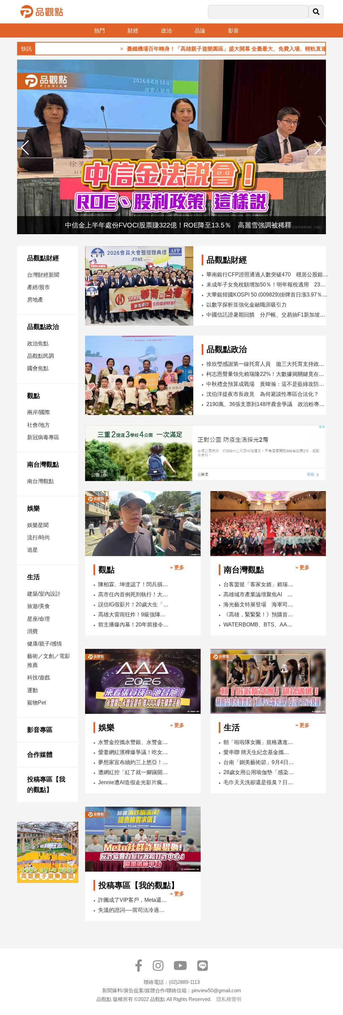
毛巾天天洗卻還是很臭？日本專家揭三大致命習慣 (258, 782)
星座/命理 (38, 619)
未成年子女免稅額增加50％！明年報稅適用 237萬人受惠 (267, 284)
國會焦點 (38, 368)
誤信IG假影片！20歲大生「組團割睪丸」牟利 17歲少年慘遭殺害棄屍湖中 (133, 604)
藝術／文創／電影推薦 (48, 660)
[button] (318, 147)
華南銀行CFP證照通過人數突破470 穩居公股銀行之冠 (267, 274)
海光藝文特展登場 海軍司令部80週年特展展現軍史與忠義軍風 (258, 604)
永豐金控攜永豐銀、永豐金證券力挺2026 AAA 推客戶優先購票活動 (133, 742)
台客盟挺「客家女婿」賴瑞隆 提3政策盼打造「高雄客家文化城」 (258, 584)
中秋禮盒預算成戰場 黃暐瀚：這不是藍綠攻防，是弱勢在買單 (268, 384)
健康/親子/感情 (44, 644)
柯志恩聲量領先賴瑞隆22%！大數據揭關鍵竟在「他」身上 (268, 374)
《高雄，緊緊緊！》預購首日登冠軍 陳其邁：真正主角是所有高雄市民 (258, 614)
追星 (32, 550)
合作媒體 (40, 754)
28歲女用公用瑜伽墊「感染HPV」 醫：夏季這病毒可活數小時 (258, 772)
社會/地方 (38, 425)
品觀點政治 (43, 326)
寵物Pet (36, 702)
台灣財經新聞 (43, 275)
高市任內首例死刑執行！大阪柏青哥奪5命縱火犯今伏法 (133, 594)
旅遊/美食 (38, 606)
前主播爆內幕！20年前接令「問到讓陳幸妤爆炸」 (133, 624)
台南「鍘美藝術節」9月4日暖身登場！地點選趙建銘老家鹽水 (258, 762)
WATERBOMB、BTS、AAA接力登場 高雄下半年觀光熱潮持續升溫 (258, 624)
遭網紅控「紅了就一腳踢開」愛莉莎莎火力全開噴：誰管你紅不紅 (133, 772)
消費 (32, 631)
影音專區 (40, 729)
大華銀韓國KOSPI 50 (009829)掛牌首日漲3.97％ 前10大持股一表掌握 (267, 294)
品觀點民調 (40, 356)
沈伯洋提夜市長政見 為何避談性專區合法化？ (262, 394)
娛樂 (33, 508)
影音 (233, 30)
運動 (32, 690)
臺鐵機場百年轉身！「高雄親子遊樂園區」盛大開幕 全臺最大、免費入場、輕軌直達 (205, 49)
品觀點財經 (43, 258)
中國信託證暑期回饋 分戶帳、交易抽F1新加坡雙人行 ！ (267, 314)
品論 (200, 30)
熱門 (99, 30)
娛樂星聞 (38, 525)
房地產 (35, 299)
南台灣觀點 (43, 464)
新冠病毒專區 (43, 437)
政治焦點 (38, 343)
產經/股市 (38, 287)
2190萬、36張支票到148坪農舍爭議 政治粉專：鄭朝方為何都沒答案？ (268, 404)
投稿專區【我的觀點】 (46, 785)
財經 (133, 30)
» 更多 (177, 567)
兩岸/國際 (38, 412)
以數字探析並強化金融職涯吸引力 (246, 304)
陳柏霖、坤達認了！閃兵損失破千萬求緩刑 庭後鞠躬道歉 (133, 584)
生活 (33, 577)
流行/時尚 (38, 537)
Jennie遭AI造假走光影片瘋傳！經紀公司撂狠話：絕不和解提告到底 (133, 782)
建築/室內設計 (44, 594)
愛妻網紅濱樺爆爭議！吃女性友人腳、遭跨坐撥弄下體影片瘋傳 (133, 752)
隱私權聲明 (229, 999)
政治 (166, 30)
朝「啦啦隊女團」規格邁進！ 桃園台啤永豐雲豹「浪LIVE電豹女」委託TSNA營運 (258, 742)
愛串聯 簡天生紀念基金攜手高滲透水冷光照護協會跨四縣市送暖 (258, 752)
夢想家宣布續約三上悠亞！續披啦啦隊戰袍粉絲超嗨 (133, 762)
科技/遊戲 (38, 677)
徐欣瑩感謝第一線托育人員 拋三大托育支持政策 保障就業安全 (268, 363)
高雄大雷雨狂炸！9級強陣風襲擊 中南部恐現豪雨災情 (133, 614)
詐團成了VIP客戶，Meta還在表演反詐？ (133, 899)
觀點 (33, 395)
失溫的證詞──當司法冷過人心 (133, 909)
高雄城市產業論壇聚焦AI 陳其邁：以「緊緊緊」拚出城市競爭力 (258, 594)
